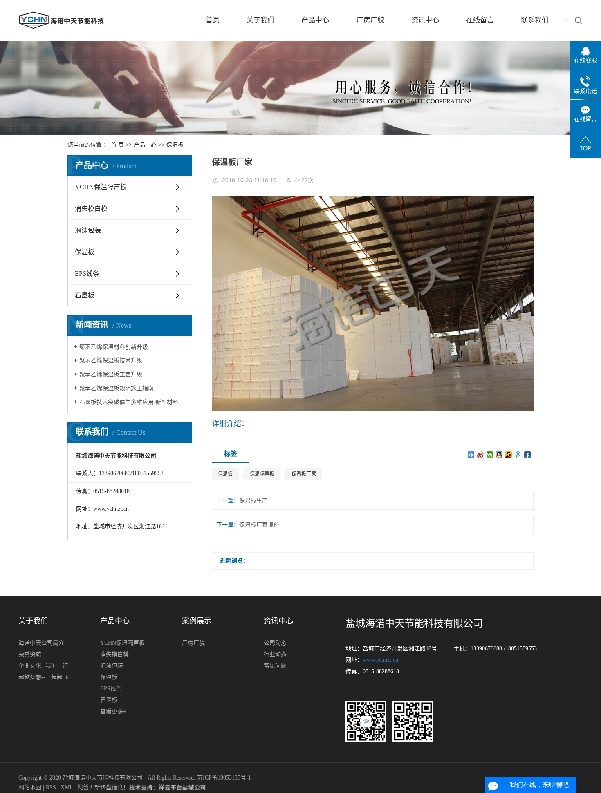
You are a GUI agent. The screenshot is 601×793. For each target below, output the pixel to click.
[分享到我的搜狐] (508, 454)
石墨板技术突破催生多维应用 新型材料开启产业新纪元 (132, 402)
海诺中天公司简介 (41, 643)
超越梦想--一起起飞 (43, 677)
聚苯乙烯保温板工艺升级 (110, 374)
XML (67, 787)
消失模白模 (91, 208)
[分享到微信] (490, 454)
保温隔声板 (262, 474)
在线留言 (480, 20)
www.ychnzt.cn (380, 660)
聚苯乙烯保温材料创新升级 (113, 347)
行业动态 (275, 654)
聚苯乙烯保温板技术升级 (110, 360)
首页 (213, 20)
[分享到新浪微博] (480, 454)
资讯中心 (425, 20)
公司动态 (275, 643)
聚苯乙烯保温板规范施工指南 (116, 388)
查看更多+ (113, 711)
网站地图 (30, 787)
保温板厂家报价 (259, 525)
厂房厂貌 (370, 20)
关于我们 (260, 20)
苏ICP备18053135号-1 (224, 778)
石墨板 (84, 295)
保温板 (175, 145)
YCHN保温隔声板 (101, 186)
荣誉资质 (29, 654)
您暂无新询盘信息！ (103, 787)
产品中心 (315, 20)
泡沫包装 (88, 230)
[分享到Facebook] (527, 454)
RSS (51, 787)
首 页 (117, 145)
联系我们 (535, 20)
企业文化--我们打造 (43, 666)
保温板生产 (253, 501)
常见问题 (275, 666)
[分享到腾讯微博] (518, 454)
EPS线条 (87, 273)
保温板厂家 (304, 474)
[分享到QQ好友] (499, 454)
